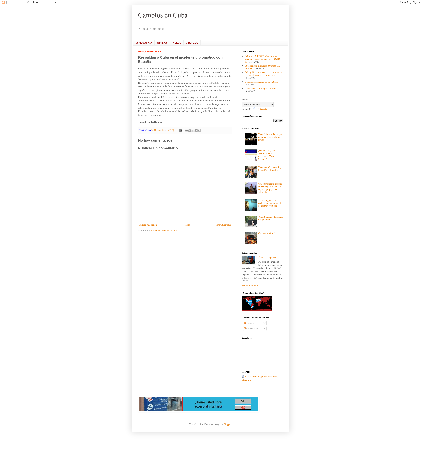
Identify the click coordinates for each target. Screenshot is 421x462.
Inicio (187, 224)
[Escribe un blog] (189, 130)
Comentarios (252, 328)
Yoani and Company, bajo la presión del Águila (270, 169)
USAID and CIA (144, 42)
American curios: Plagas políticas (260, 88)
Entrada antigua (223, 224)
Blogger (227, 424)
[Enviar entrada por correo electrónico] (180, 130)
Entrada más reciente (148, 224)
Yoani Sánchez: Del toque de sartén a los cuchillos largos (270, 137)
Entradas (250, 322)
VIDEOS (177, 42)
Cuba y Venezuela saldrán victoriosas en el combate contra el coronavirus (263, 74)
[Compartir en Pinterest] (199, 130)
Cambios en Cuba (163, 14)
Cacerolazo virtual (266, 233)
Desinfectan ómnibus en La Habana (261, 81)
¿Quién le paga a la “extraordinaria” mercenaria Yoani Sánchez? (267, 154)
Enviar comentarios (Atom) (164, 230)
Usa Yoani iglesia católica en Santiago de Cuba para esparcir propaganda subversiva (270, 187)
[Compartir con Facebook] (196, 130)
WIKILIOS (162, 42)
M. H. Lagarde (268, 257)
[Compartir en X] (192, 130)
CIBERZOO (192, 42)
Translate (264, 108)
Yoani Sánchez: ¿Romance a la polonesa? (270, 218)
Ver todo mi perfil (250, 285)
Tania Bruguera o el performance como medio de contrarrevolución (270, 203)
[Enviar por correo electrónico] (186, 130)
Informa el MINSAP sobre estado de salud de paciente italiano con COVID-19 (263, 59)
